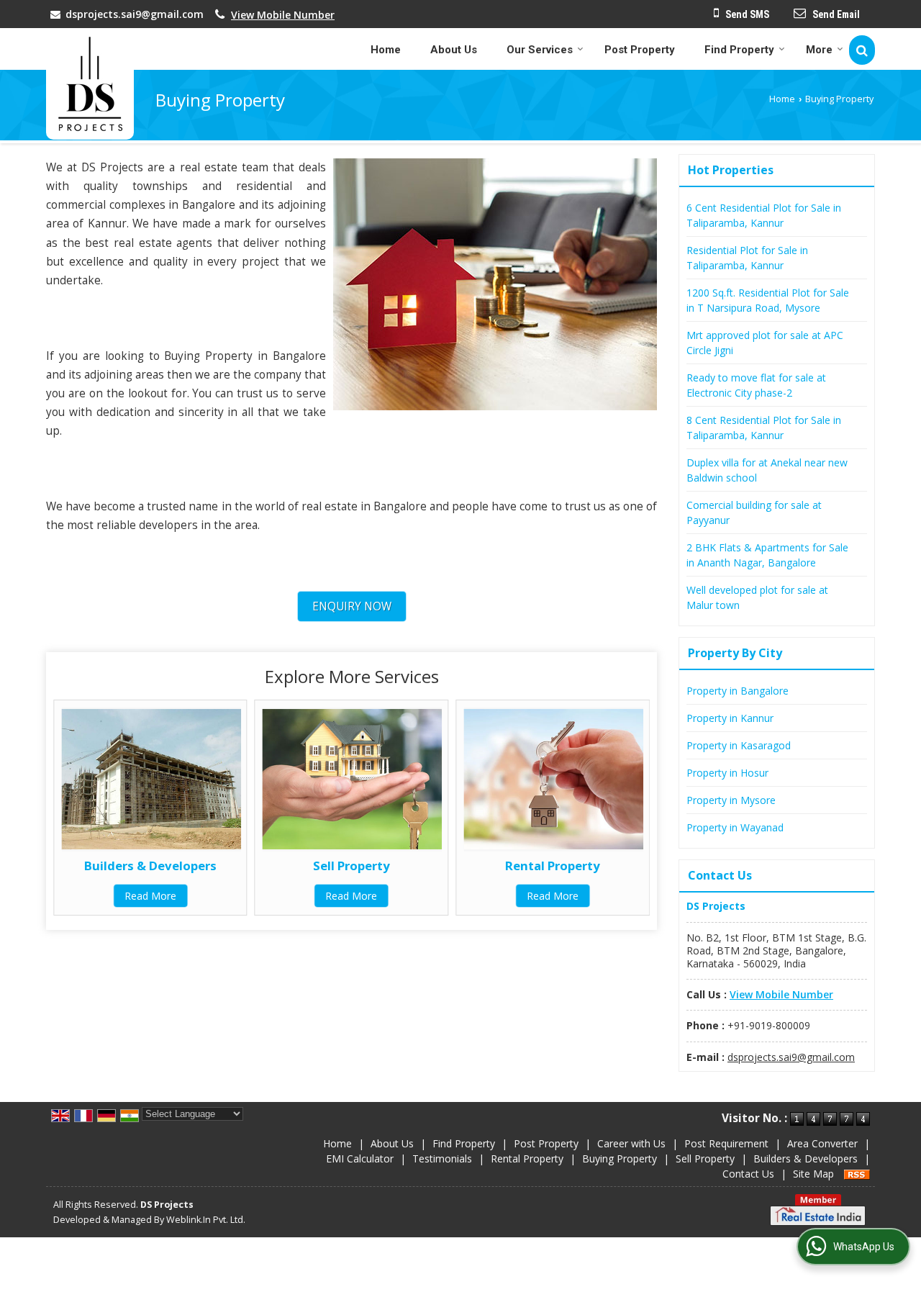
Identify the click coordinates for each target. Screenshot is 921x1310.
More (819, 49)
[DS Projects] (90, 83)
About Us (453, 49)
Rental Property (552, 865)
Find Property (739, 49)
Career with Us (631, 1143)
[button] (283, 15)
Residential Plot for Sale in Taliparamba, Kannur (747, 257)
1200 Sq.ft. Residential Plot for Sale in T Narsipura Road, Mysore (767, 300)
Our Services (540, 49)
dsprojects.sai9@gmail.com (134, 14)
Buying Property (619, 1158)
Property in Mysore (731, 800)
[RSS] (857, 1173)
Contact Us (748, 1173)
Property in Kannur (729, 718)
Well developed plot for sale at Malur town (757, 597)
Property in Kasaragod (738, 745)
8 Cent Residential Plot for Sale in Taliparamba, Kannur (763, 427)
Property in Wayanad (735, 827)
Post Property (639, 49)
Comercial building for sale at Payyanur (754, 512)
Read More (150, 896)
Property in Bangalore (737, 690)
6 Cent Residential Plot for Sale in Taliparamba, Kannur (763, 215)
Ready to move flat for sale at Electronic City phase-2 (756, 385)
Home (386, 49)
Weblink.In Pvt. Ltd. (205, 1220)
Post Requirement (726, 1143)
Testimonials (442, 1158)
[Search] (862, 50)
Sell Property (351, 865)
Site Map (813, 1173)
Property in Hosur (727, 773)
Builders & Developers (150, 865)
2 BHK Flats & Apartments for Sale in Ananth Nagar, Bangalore (767, 555)
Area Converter (822, 1143)
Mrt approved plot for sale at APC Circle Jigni (764, 342)
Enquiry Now (351, 606)
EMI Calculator (360, 1158)
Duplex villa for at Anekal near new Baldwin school (767, 470)
